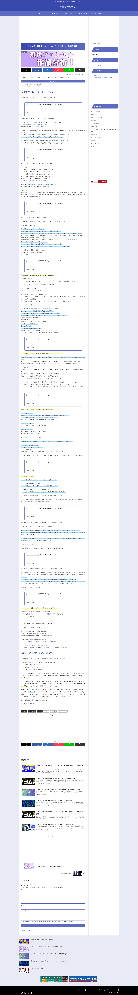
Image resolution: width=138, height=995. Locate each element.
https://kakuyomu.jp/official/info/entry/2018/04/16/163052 (43, 184)
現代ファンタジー (63, 711)
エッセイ (25, 711)
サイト (23, 916)
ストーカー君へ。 (96, 123)
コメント (24, 889)
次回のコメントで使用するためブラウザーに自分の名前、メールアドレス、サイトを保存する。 (49, 921)
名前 (23, 905)
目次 (51, 81)
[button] (80, 70)
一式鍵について (81, 990)
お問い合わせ (101, 990)
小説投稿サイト (32, 711)
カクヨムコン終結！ (96, 111)
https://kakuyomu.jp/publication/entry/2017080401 (34, 124)
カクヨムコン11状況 (96, 117)
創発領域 (96, 75)
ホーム (73, 990)
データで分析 (54, 711)
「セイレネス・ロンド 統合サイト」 (103, 77)
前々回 (31, 77)
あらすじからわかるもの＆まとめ (33, 86)
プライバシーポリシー (112, 990)
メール (23, 910)
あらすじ (47, 711)
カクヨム (40, 711)
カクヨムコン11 (95, 143)
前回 (35, 77)
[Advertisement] (53, 30)
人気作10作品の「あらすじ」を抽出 (33, 84)
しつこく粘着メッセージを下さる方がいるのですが (103, 130)
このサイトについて (91, 990)
